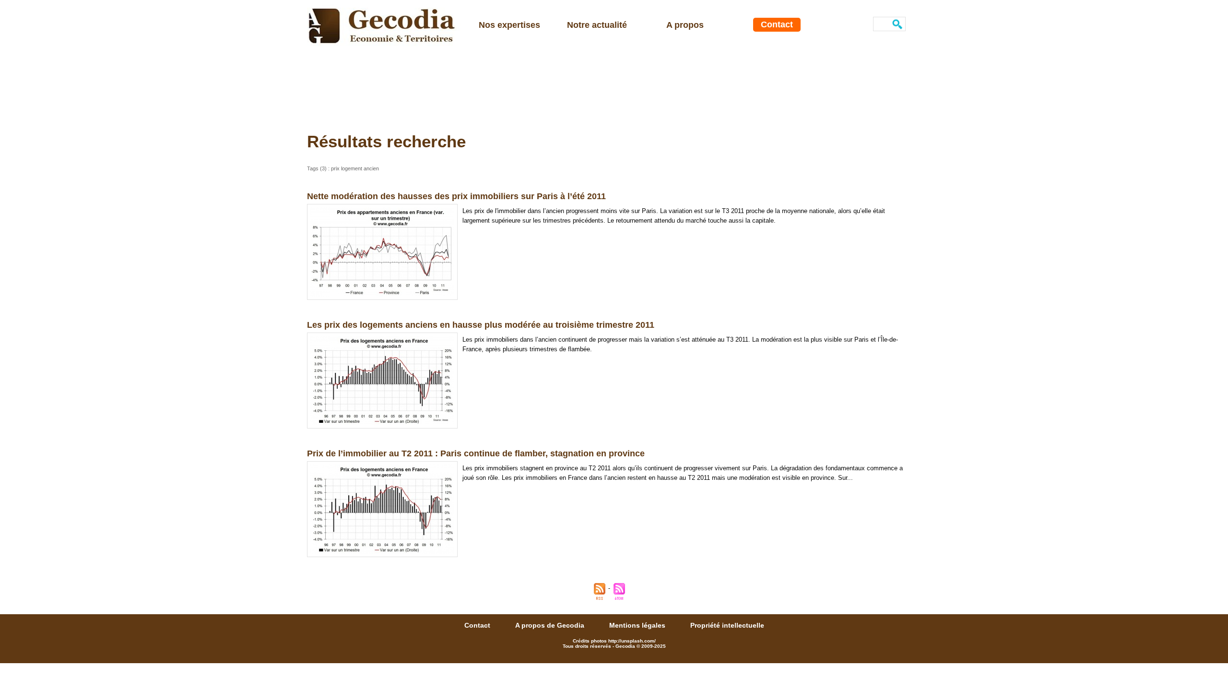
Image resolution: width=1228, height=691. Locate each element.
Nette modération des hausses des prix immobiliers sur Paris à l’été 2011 (456, 196)
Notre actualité (597, 25)
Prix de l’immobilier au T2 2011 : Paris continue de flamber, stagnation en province (476, 453)
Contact (777, 24)
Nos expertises (509, 25)
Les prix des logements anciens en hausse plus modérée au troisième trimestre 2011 (480, 325)
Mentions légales (638, 625)
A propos (685, 25)
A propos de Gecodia (550, 625)
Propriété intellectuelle (727, 625)
